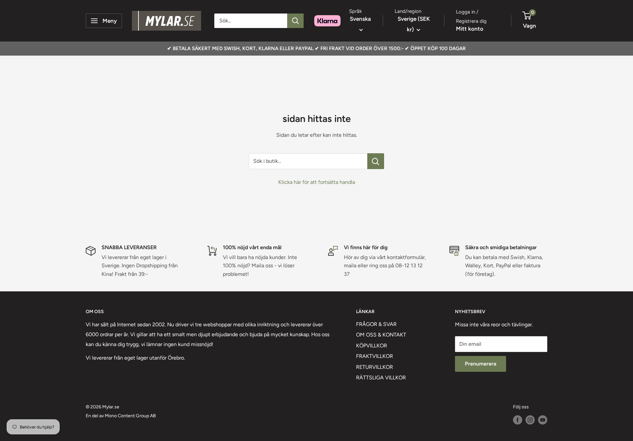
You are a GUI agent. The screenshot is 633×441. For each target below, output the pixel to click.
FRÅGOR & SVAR (376, 324)
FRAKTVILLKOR (374, 356)
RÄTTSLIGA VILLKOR (381, 377)
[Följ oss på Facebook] (517, 420)
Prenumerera (480, 364)
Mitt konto (469, 28)
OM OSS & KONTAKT (381, 335)
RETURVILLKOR (374, 367)
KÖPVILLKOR (371, 345)
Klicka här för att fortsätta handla (316, 182)
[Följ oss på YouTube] (542, 420)
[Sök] (295, 21)
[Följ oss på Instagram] (530, 420)
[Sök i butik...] (375, 161)
